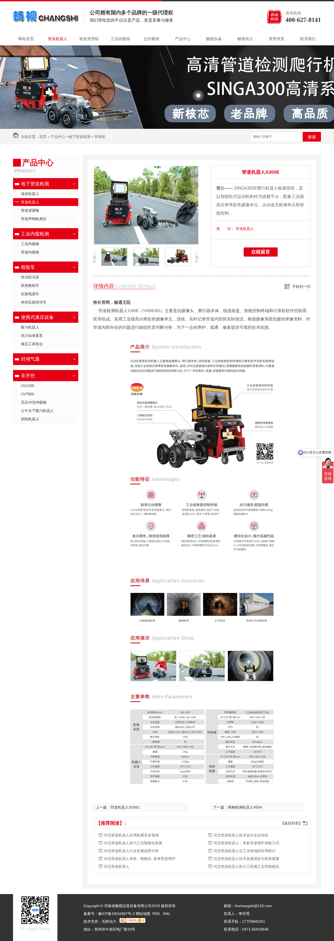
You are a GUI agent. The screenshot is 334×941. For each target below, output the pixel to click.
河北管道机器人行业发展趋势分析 (131, 851)
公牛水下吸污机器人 (37, 411)
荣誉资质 (276, 39)
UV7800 (27, 394)
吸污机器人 (30, 327)
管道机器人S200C (125, 807)
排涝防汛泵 (30, 277)
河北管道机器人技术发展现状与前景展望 (246, 859)
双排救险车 (30, 285)
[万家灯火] (132, 921)
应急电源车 (30, 294)
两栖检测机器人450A (245, 807)
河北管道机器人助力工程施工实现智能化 (246, 866)
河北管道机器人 (116, 866)
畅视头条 (214, 39)
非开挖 (28, 375)
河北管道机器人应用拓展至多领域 (131, 835)
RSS (156, 914)
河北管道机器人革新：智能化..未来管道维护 (139, 859)
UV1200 (27, 386)
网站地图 (143, 914)
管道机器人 (57, 39)
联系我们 (308, 39)
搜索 (312, 137)
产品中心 (182, 39)
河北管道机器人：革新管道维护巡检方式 (246, 843)
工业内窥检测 (35, 233)
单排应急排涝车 (33, 302)
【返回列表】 (291, 823)
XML (166, 914)
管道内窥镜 (30, 252)
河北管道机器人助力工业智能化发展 (133, 843)
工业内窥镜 (120, 39)
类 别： (225, 229)
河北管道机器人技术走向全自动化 (240, 835)
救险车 (28, 267)
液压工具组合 (32, 344)
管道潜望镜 (89, 39)
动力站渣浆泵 (32, 335)
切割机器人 (30, 419)
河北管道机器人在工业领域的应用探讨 (244, 851)
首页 (42, 137)
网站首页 (26, 39)
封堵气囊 (30, 359)
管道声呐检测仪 (33, 219)
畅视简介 (245, 39)
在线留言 (260, 251)
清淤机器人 (30, 194)
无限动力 (109, 921)
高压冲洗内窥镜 (33, 402)
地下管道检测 (79, 137)
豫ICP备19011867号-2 (116, 914)
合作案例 (151, 39)
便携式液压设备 (37, 317)
